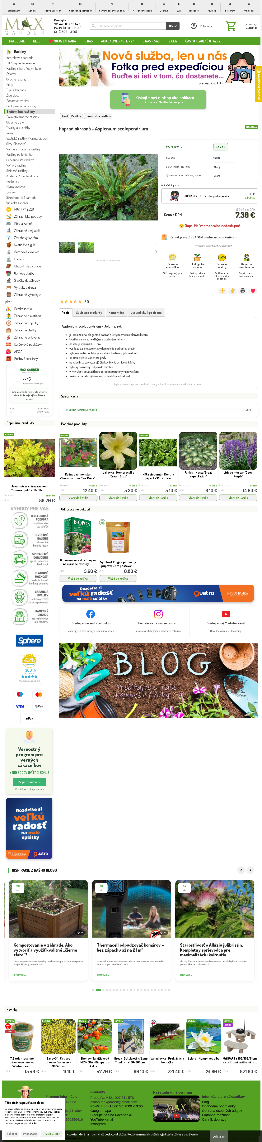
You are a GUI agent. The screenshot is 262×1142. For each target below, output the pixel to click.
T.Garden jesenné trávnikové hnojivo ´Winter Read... (22, 1062)
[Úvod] (24, 26)
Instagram (98, 1124)
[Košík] (240, 26)
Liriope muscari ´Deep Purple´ (238, 474)
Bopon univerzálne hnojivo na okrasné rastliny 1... (78, 562)
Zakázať (12, 1134)
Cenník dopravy (214, 1119)
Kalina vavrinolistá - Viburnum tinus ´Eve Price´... (78, 476)
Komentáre (116, 313)
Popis (65, 313)
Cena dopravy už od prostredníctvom (204, 237)
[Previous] (241, 870)
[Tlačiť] (242, 291)
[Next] (250, 870)
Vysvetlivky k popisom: (146, 313)
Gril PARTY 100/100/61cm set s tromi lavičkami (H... (240, 1060)
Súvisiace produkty (89, 313)
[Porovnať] (222, 291)
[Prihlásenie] (201, 26)
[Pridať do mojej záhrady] (252, 291)
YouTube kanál (101, 1119)
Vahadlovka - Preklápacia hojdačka (167, 1060)
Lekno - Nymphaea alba (203, 1058)
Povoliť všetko (51, 1134)
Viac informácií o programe (29, 789)
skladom (93, 485)
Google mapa (100, 1111)
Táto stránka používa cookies (24, 1103)
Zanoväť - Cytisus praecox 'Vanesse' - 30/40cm (58, 1062)
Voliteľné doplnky (170, 185)
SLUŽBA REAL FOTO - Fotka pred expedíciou (207, 196)
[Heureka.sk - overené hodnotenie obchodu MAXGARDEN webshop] (29, 683)
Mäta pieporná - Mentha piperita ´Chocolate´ (158, 476)
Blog (205, 1102)
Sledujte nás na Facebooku (111, 1115)
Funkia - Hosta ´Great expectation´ (198, 474)
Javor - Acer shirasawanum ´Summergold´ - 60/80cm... (29, 488)
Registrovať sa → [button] (29, 782)
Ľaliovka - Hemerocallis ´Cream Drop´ (118, 474)
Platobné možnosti (216, 1115)
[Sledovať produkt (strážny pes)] (232, 291)
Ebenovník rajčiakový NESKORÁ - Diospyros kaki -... (94, 1062)
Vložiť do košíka (78, 498)
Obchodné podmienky (219, 1106)
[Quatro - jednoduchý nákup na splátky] (29, 828)
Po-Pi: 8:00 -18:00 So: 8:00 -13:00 (116, 1106)
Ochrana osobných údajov (222, 1111)
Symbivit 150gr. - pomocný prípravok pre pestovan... (118, 564)
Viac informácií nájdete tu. (70, 1138)
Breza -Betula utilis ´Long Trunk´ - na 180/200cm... (131, 1060)
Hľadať (173, 26)
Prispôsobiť (30, 1134)
